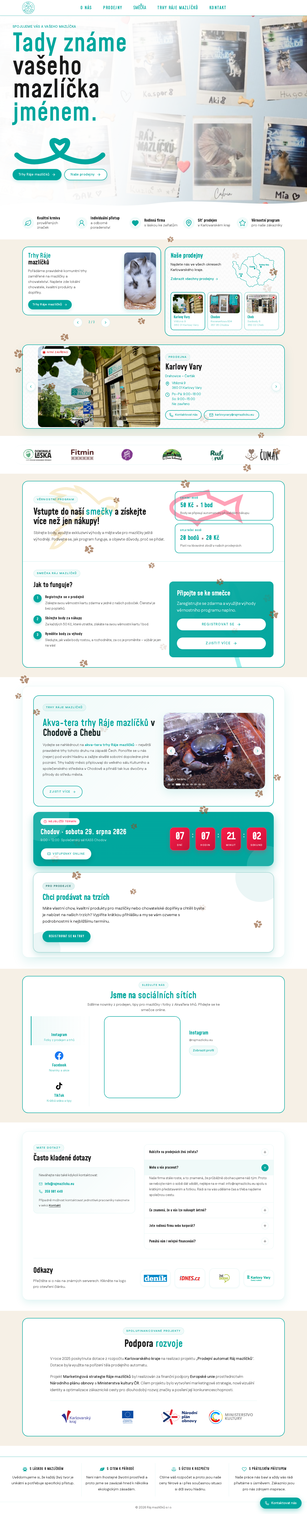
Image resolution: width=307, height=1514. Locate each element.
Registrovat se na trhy (66, 936)
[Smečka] (139, 8)
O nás (86, 8)
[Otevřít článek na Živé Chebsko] (224, 1278)
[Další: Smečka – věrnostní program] (105, 322)
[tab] (169, 784)
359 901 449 (54, 1191)
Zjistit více (218, 643)
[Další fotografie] (257, 751)
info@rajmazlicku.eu (59, 1183)
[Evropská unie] (128, 1417)
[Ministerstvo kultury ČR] (231, 1417)
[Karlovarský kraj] (76, 1417)
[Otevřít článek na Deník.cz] (155, 1278)
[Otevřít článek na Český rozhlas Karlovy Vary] (259, 1278)
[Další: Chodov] (276, 386)
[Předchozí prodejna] (30, 386)
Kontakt (217, 8)
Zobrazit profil (203, 1050)
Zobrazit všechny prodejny (192, 279)
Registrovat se (218, 624)
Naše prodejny (83, 174)
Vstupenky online (69, 854)
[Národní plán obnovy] (179, 1417)
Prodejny (112, 8)
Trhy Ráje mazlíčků (177, 8)
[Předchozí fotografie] (171, 751)
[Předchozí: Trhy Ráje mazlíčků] (77, 322)
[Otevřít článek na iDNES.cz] (190, 1278)
